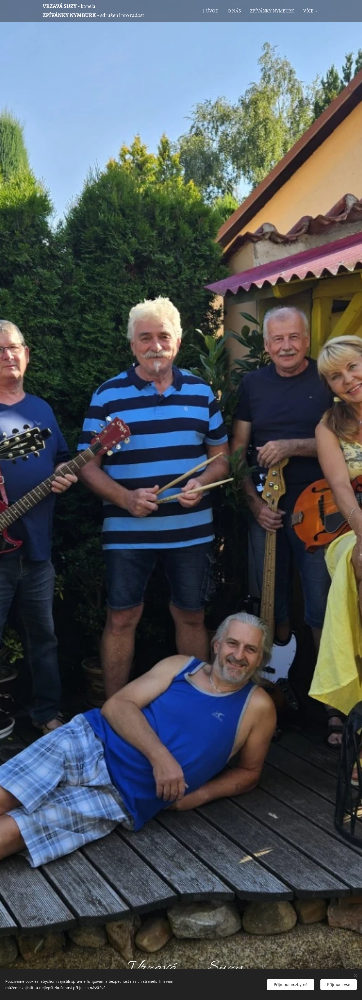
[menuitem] (212, 11)
